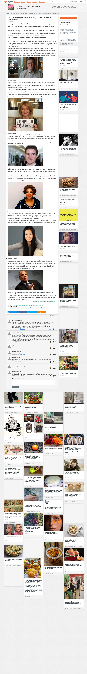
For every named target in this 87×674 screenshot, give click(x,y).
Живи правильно (63, 68)
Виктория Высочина (17, 332)
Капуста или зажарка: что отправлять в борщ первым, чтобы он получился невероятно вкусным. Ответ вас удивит (32, 638)
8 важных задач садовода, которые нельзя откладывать (68, 372)
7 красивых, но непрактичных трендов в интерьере (53, 426)
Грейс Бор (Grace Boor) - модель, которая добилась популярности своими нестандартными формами (67, 25)
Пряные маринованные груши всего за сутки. (53, 568)
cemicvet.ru (39, 301)
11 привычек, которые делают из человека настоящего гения (68, 148)
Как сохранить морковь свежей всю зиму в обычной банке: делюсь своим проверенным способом (13, 515)
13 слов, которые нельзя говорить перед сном (66, 256)
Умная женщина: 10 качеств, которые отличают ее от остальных (68, 33)
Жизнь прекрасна (8, 607)
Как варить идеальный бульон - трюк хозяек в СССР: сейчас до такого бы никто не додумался (13, 601)
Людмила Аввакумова (17, 345)
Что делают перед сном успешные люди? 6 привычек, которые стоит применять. (44, 13)
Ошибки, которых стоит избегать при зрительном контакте (52, 533)
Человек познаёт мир (64, 154)
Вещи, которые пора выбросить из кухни (71, 406)
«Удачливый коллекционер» (53, 637)
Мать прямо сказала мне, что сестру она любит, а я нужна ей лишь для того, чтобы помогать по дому (74, 665)
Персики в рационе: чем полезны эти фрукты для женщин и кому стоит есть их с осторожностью (73, 564)
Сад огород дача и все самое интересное (28, 7)
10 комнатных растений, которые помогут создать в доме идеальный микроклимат (53, 591)
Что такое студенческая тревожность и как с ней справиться (72, 474)
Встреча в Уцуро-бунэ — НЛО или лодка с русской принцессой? (13, 458)
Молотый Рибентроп (10, 437)
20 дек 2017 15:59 (15, 361)
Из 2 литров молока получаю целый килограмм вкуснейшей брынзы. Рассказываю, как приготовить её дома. (53, 490)
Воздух (32, 307)
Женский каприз (63, 53)
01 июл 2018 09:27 (16, 368)
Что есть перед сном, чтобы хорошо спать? (67, 190)
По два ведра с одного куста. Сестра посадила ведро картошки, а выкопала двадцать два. (33, 529)
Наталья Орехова (16, 357)
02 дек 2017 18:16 (15, 354)
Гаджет (43, 307)
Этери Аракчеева (16, 365)
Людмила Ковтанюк (17, 320)
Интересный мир (63, 207)
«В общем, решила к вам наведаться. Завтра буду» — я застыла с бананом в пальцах (73, 602)
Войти (81, 1)
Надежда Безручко (16, 351)
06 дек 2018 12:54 (15, 375)
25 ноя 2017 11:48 (15, 348)
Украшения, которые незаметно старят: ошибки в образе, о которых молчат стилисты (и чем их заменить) (33, 504)
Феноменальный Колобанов (32, 435)
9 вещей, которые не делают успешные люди (67, 48)
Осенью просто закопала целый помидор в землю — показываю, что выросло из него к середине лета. (32, 456)
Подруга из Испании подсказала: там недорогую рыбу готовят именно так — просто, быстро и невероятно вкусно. (73, 449)
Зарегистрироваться (74, 1)
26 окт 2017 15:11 (15, 341)
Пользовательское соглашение (66, 43)
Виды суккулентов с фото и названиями (65, 36)
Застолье (47, 453)
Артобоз (6, 442)
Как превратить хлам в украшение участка (31, 406)
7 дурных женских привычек (67, 246)
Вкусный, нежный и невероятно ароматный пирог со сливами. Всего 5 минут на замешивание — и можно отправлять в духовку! (13, 471)
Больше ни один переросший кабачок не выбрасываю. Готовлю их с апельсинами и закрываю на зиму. (33, 479)
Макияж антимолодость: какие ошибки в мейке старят (13, 537)
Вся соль (8, 13)
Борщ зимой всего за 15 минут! (53, 448)
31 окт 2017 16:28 (15, 328)
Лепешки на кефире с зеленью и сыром (13, 560)
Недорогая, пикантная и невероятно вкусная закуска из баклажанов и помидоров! (13, 624)
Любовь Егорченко (16, 371)
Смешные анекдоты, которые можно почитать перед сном (68, 224)
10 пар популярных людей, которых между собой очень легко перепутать (68, 40)
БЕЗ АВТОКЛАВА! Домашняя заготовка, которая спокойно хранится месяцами (53, 507)
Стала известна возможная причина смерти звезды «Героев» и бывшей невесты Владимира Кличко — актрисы (73, 626)
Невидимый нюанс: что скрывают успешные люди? (67, 83)
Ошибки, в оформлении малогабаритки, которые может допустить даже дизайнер (66, 347)
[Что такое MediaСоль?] (85, 0)
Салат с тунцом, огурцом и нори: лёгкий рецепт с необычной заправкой (72, 540)
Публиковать (15, 386)
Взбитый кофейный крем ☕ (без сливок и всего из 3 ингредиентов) (73, 495)
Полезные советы (15, 307)
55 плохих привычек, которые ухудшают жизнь (68, 301)
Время (37, 307)
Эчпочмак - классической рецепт (32, 613)
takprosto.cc (54, 301)
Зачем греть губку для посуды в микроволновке (13, 406)
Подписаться (68, 18)
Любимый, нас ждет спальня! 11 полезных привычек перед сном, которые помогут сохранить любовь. (68, 61)
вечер (27, 307)
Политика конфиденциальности (66, 44)
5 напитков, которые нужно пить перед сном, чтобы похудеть (67, 201)
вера (22, 307)
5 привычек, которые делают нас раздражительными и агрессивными (68, 106)
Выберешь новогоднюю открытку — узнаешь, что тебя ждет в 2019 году (67, 30)
